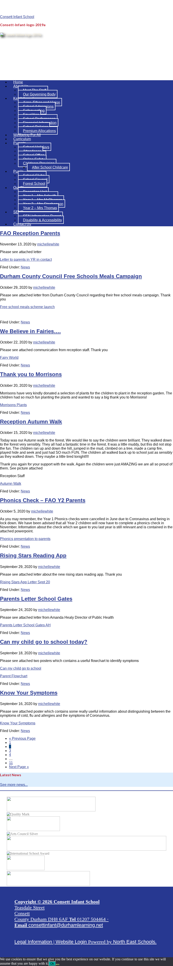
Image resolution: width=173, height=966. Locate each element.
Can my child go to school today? (43, 642)
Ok (52, 963)
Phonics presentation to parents (25, 539)
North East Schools (134, 942)
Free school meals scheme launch (27, 307)
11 (11, 763)
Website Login (71, 942)
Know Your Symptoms (28, 693)
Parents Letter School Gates (36, 599)
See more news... (14, 785)
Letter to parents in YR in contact (26, 259)
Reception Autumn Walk (31, 422)
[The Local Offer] (51, 810)
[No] (57, 964)
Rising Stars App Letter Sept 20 (25, 582)
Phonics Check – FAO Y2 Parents (42, 500)
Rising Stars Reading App (33, 555)
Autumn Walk (10, 483)
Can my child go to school (20, 668)
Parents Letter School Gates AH (25, 625)
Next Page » (19, 767)
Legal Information (33, 942)
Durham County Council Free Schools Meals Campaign (71, 276)
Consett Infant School (17, 17)
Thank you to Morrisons (31, 374)
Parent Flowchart (13, 676)
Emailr (148, 13)
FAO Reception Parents (30, 233)
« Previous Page (22, 738)
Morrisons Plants (13, 405)
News (25, 267)
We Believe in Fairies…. (30, 331)
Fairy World (9, 357)
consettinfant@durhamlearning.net (65, 925)
